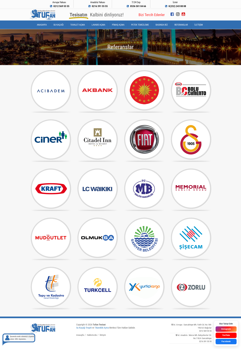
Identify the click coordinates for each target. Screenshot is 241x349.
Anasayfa (42, 24)
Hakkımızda (92, 335)
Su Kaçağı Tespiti (84, 327)
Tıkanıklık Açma (102, 327)
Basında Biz (162, 24)
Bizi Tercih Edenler (152, 14)
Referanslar (181, 24)
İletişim (198, 24)
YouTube (226, 335)
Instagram (226, 329)
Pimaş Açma (118, 24)
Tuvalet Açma (77, 24)
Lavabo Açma (98, 24)
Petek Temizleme (140, 24)
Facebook (226, 341)
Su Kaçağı (58, 24)
